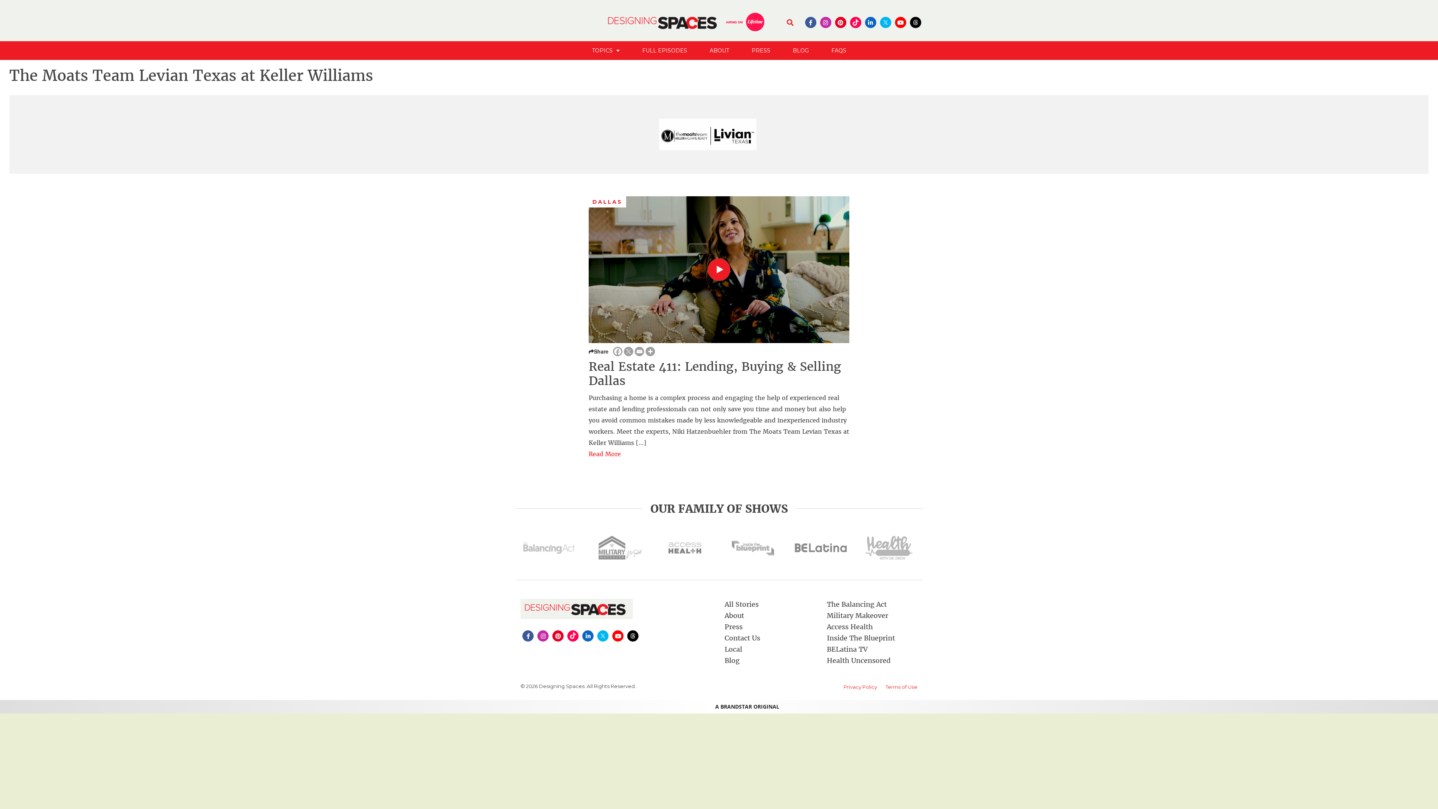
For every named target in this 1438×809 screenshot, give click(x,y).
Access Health (850, 626)
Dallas (607, 202)
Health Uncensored (859, 660)
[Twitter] (628, 351)
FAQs (838, 50)
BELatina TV (847, 649)
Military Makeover (857, 615)
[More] (650, 351)
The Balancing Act (857, 604)
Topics (602, 50)
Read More (605, 454)
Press (761, 50)
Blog (801, 50)
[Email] (639, 351)
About (719, 50)
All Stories (742, 604)
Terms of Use (901, 687)
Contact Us (742, 638)
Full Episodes (664, 50)
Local (733, 649)
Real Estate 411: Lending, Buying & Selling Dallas (715, 373)
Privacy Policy (860, 687)
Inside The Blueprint (861, 638)
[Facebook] (617, 351)
